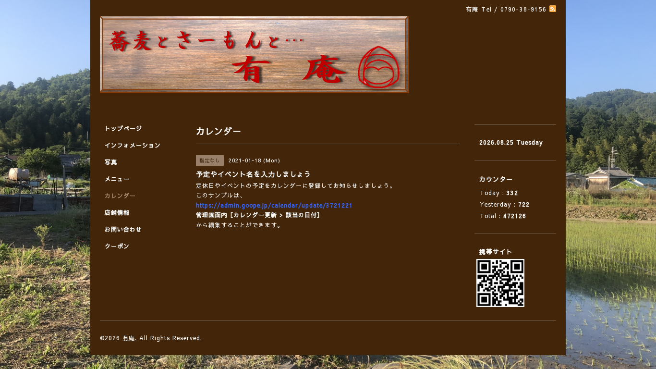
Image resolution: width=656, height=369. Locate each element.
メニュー (117, 179)
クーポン (117, 246)
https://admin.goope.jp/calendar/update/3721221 (274, 205)
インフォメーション (133, 145)
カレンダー (120, 195)
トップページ (123, 128)
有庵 (128, 338)
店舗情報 (117, 212)
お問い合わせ (123, 229)
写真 (111, 162)
